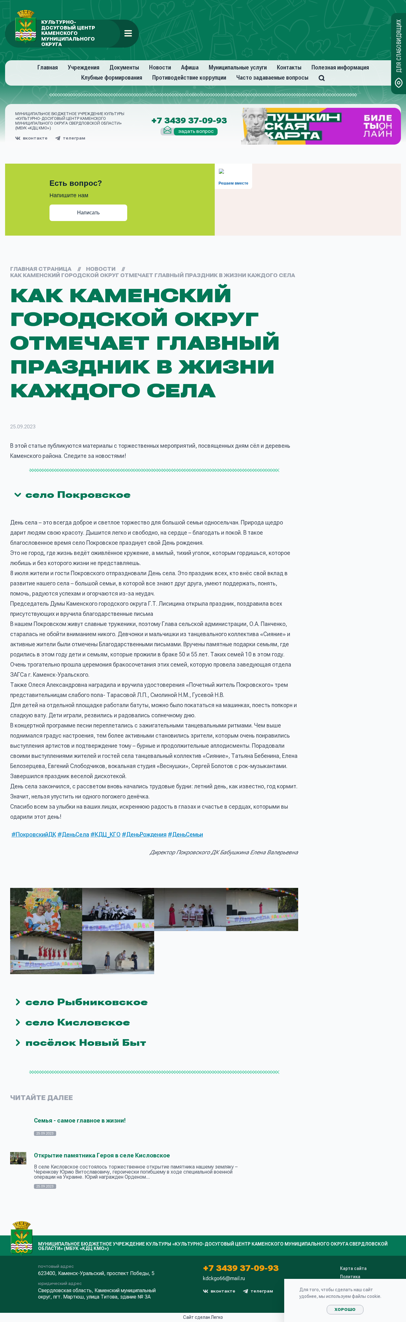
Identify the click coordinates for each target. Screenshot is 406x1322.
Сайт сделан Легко (203, 1317)
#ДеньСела (73, 834)
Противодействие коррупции (189, 77)
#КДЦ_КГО (105, 834)
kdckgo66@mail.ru (224, 1278)
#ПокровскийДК (33, 834)
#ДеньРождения (144, 834)
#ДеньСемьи (185, 834)
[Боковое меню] (128, 33)
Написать (88, 212)
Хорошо (345, 1309)
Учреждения (83, 67)
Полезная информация (340, 67)
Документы (124, 67)
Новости (160, 67)
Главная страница (40, 269)
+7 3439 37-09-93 (189, 121)
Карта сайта (353, 1268)
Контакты (289, 67)
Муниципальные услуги (238, 67)
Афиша (190, 67)
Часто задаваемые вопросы (272, 77)
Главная (47, 67)
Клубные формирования (111, 77)
